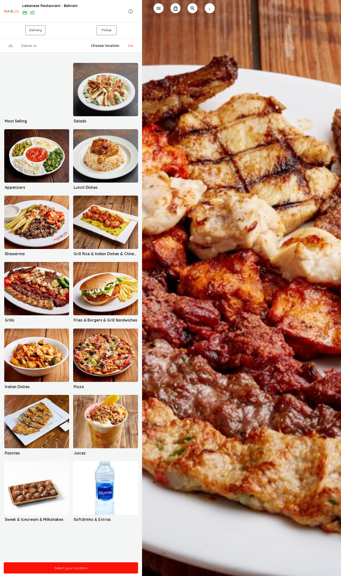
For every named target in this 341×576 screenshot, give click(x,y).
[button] (71, 11)
